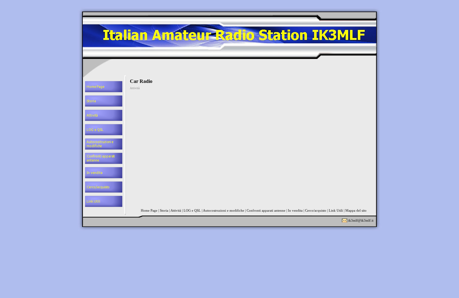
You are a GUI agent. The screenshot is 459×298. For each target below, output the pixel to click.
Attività (175, 210)
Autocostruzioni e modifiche (223, 210)
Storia (164, 210)
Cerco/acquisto (315, 210)
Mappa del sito (356, 210)
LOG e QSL (192, 210)
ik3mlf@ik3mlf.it (360, 220)
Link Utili (336, 210)
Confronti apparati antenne (266, 210)
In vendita (295, 210)
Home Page (149, 210)
